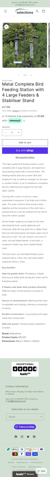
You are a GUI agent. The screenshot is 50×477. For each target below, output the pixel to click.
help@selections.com (17, 401)
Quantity (6, 127)
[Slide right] (31, 75)
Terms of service (18, 467)
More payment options (25, 157)
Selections (23, 459)
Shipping (15, 111)
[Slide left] (19, 75)
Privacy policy (36, 462)
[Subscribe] (41, 417)
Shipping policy (34, 467)
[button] (5, 11)
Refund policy (22, 462)
